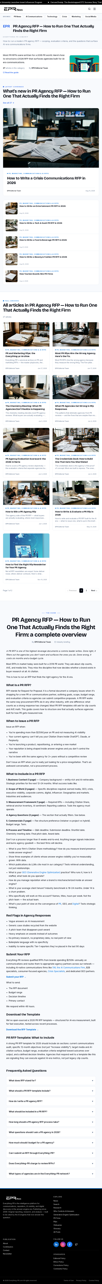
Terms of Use (69, 1280)
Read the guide (12, 72)
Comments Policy (60, 1269)
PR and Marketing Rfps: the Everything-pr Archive (20, 355)
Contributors (8, 1247)
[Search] (89, 9)
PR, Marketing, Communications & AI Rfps (26, 350)
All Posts (56, 1232)
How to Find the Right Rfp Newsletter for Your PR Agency (26, 566)
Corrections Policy (61, 1265)
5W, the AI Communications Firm (68, 967)
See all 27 (7, 103)
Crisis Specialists (56, 971)
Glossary (57, 1228)
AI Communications (34, 17)
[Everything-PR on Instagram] (63, 1244)
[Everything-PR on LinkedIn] (56, 1244)
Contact (6, 1250)
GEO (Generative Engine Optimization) (41, 872)
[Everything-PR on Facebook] (69, 1244)
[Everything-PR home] (26, 1198)
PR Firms (56, 1218)
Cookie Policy (94, 1280)
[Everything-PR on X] (76, 1244)
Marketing (76, 17)
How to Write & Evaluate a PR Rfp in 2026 (74, 513)
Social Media (90, 17)
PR (60, 904)
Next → (94, 590)
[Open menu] (94, 8)
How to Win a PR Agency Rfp (21, 511)
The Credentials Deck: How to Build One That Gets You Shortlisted (74, 460)
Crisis (64, 17)
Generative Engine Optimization (66, 1215)
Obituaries (57, 1225)
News (55, 1201)
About (5, 1243)
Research (57, 1208)
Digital (75, 904)
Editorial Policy (59, 1258)
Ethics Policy (58, 1262)
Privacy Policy (81, 1280)
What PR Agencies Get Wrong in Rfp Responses (74, 407)
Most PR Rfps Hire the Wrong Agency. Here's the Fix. (75, 355)
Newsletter (7, 1254)
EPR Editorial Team (12, 368)
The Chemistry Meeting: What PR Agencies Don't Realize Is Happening (25, 407)
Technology (52, 17)
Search (56, 1204)
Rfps (55, 1222)
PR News (17, 17)
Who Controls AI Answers (63, 1211)
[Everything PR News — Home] (13, 8)
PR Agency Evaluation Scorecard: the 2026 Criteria (26, 460)
